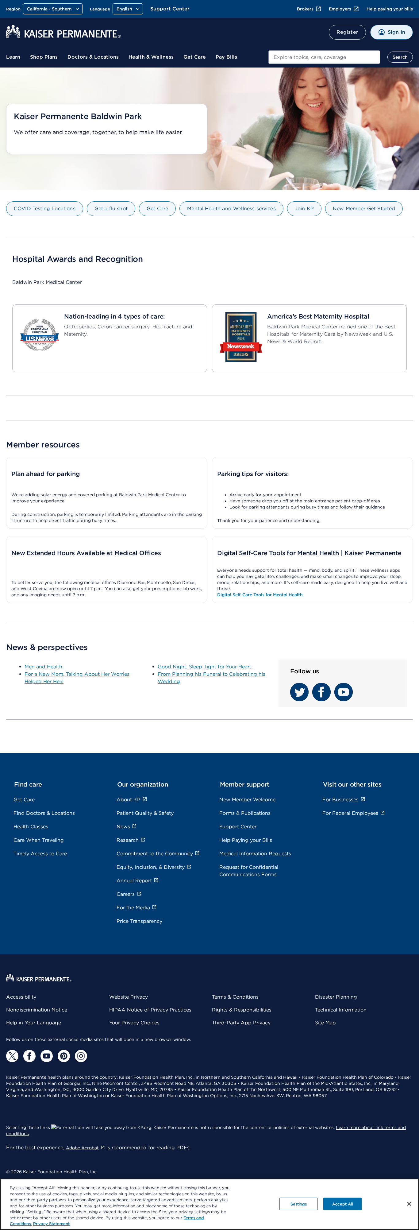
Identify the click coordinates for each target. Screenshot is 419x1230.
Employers (340, 8)
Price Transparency (139, 921)
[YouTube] (46, 1056)
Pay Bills (226, 57)
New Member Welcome (247, 800)
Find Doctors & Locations (44, 813)
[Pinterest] (64, 1056)
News (123, 827)
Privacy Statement (51, 1223)
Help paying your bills (390, 8)
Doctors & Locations (93, 57)
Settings (298, 1203)
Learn (13, 57)
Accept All (342, 1203)
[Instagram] (81, 1056)
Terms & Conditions (235, 997)
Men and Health (43, 667)
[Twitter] (12, 1056)
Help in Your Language (33, 1023)
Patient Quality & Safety (145, 813)
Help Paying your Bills (245, 840)
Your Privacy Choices (134, 1023)
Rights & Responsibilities (241, 1010)
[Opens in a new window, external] (299, 699)
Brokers (305, 8)
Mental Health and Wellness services (231, 208)
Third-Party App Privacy (241, 1023)
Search (400, 57)
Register (347, 32)
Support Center (170, 9)
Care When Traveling (38, 840)
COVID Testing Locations (44, 208)
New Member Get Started (364, 208)
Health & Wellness (151, 57)
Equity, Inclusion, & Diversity (151, 867)
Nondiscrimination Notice (36, 1010)
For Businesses (340, 800)
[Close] (409, 1204)
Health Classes (30, 827)
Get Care (194, 57)
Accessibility (21, 997)
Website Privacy (128, 997)
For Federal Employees (350, 813)
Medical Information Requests (255, 854)
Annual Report (134, 881)
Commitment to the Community (155, 854)
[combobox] (324, 57)
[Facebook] (29, 1056)
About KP (128, 800)
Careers (126, 894)
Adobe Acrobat (82, 1147)
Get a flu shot (111, 208)
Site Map (325, 1023)
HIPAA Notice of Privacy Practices (150, 1010)
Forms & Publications (245, 813)
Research (128, 840)
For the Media (133, 908)
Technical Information (341, 1010)
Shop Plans (44, 57)
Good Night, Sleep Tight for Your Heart (204, 667)
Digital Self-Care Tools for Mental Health (260, 594)
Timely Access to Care (40, 854)
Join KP (304, 208)
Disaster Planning (336, 997)
